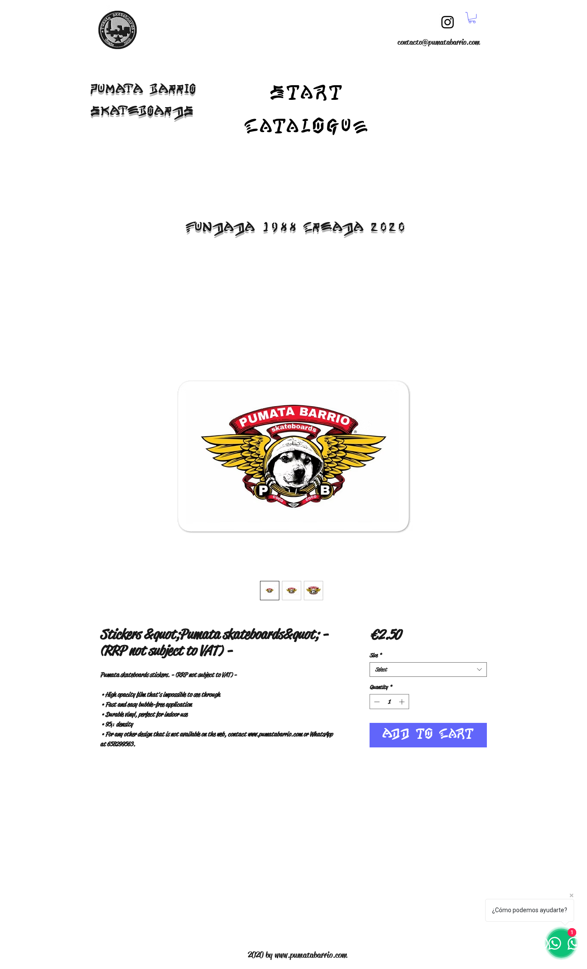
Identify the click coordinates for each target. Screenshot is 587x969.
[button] (472, 17)
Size (376, 655)
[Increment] (402, 701)
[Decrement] (376, 701)
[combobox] (428, 669)
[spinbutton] (389, 701)
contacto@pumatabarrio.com (438, 42)
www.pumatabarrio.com (311, 955)
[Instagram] (447, 22)
